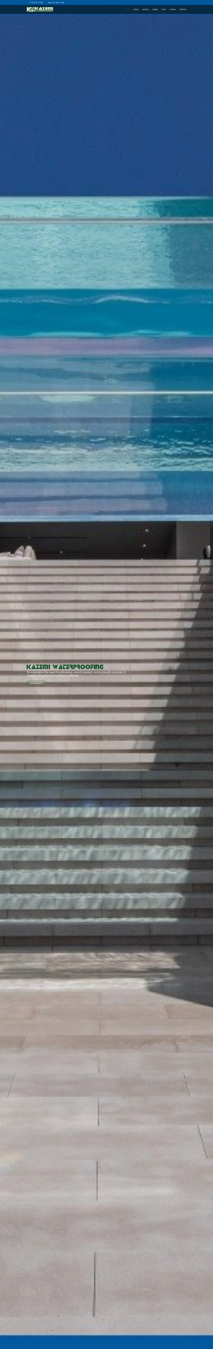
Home (127, 9)
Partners (183, 9)
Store (164, 9)
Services (145, 9)
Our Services (36, 683)
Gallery (155, 9)
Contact (173, 9)
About (136, 9)
